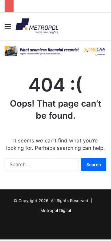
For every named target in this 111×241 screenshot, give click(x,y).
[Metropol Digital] (36, 26)
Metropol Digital (55, 210)
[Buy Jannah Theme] (55, 50)
